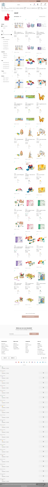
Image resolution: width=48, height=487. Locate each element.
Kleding (10, 8)
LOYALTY (45, 8)
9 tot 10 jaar (5, 48)
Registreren (15, 343)
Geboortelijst (34, 8)
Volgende (31, 307)
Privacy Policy (3, 347)
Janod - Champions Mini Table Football (29, 284)
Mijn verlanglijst (15, 347)
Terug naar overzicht (4, 10)
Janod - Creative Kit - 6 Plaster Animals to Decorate (19, 33)
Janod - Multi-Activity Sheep (41, 139)
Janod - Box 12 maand (18, 210)
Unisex (5, 57)
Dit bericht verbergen (41, 484)
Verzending (3, 351)
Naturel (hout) (6, 81)
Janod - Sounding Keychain (18, 139)
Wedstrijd (2, 352)
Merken (9, 10)
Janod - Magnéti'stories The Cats (41, 104)
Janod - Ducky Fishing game (19, 174)
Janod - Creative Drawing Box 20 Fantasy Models (18, 247)
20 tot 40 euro (6, 64)
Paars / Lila (5, 79)
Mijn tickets (15, 346)
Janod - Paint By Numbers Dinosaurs (41, 284)
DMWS (12, 362)
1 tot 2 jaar (5, 41)
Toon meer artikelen (30, 316)
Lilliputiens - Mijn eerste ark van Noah (30, 175)
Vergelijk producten (16, 348)
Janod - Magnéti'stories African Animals (29, 104)
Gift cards (42, 8)
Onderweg (21, 8)
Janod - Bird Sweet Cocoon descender (30, 140)
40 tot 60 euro (6, 66)
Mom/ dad (25, 8)
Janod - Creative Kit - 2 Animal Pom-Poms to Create (30, 33)
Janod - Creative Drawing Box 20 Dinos (41, 211)
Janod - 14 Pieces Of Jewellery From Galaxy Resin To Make (41, 33)
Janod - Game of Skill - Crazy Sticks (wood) (18, 284)
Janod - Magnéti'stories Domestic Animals (18, 104)
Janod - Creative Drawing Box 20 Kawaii (29, 211)
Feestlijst (29, 8)
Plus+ (14, 362)
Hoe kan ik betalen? (4, 348)
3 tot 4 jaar (5, 43)
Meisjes (5, 53)
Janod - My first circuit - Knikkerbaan (29, 247)
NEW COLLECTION (6, 8)
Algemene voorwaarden (4, 346)
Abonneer (34, 333)
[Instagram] (43, 358)
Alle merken (5, 26)
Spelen (14, 8)
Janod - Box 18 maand (40, 174)
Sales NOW (39, 8)
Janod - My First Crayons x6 (30, 68)
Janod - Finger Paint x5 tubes (18, 69)
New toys (2, 8)
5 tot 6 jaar (5, 45)
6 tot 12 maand (6, 39)
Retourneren (3, 343)
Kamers (17, 8)
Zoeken (30, 5)
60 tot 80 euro (6, 68)
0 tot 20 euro (6, 62)
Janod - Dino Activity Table (41, 68)
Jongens (5, 55)
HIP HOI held (3, 353)
